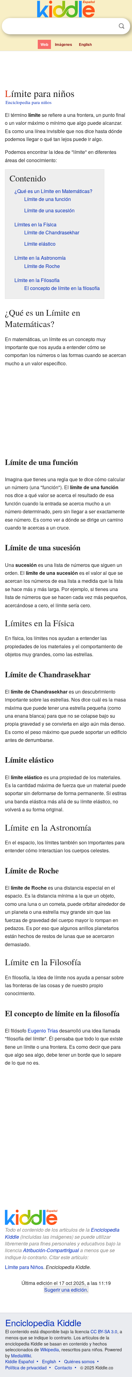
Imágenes (63, 44)
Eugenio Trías (43, 1030)
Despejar (109, 26)
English (85, 44)
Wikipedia (49, 1349)
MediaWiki (21, 1356)
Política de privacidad (26, 1367)
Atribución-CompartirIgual (51, 1250)
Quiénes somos (79, 1361)
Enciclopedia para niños (29, 102)
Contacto (63, 1367)
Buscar (121, 26)
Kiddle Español (19, 1361)
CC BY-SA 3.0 (104, 1331)
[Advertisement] (66, 68)
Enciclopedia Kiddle (43, 1322)
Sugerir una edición (65, 1289)
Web (44, 44)
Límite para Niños (24, 1267)
